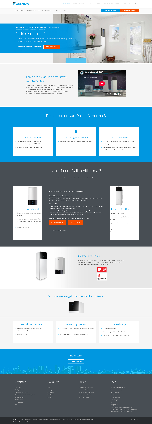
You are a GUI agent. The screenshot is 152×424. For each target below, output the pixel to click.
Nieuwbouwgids (115, 397)
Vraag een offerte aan (85, 395)
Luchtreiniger (50, 392)
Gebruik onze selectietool (118, 387)
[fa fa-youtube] (134, 419)
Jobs (16, 405)
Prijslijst (113, 395)
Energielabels (114, 405)
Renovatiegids (115, 400)
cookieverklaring (61, 218)
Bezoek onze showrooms (86, 387)
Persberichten (19, 400)
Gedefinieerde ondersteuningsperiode (121, 407)
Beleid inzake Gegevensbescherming (59, 419)
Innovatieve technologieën (22, 392)
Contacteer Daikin (84, 390)
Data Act (29, 422)
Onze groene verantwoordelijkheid (24, 395)
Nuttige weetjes (19, 397)
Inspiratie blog (19, 402)
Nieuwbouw (50, 395)
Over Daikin (18, 387)
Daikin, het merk (19, 390)
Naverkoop (57, 11)
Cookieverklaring (43, 419)
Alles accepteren (57, 223)
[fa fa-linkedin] (131, 419)
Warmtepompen (51, 390)
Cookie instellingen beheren (59, 230)
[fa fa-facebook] (126, 419)
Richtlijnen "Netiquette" (19, 422)
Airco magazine (115, 392)
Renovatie (50, 397)
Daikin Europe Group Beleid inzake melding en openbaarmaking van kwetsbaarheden (124, 410)
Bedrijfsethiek (75, 419)
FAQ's (112, 402)
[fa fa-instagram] (137, 419)
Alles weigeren (76, 223)
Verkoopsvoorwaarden (86, 419)
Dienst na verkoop (84, 397)
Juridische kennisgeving (31, 419)
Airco (48, 387)
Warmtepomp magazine (117, 390)
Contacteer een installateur (86, 392)
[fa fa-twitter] (129, 419)
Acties (66, 11)
